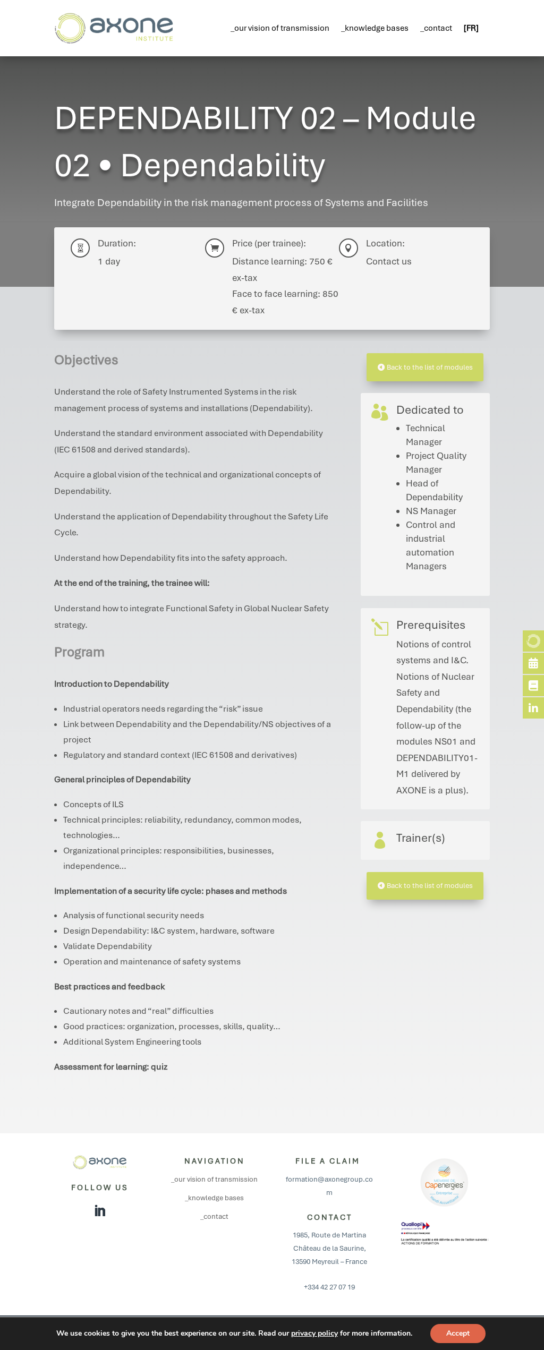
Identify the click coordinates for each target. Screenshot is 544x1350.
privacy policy (314, 1333)
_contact (436, 28)
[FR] (471, 28)
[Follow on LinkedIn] (100, 1211)
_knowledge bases (375, 28)
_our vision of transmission (280, 28)
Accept (458, 1333)
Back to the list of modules (430, 367)
